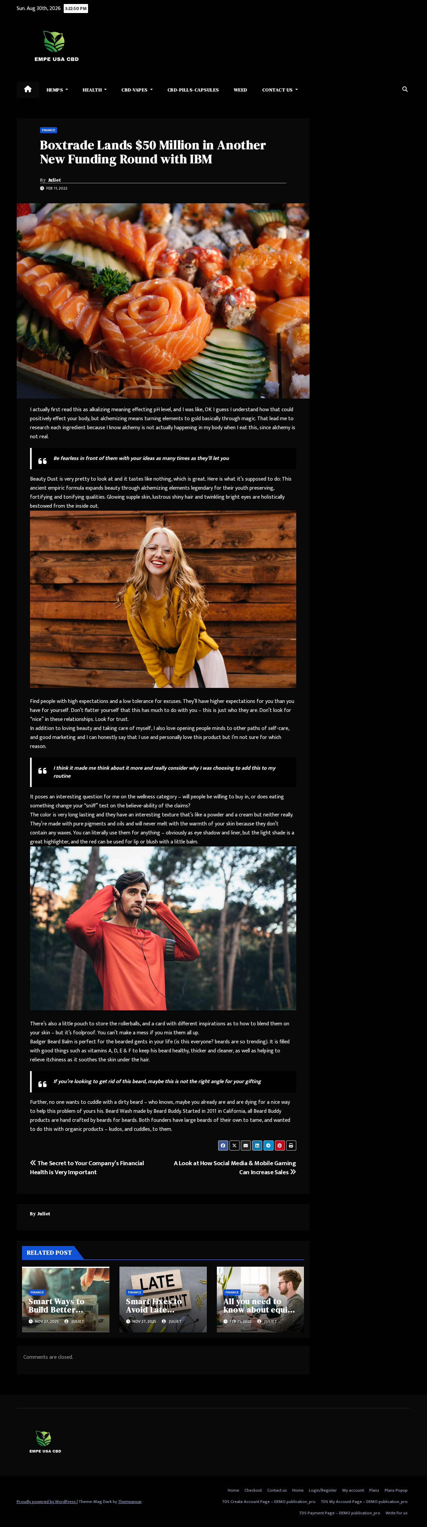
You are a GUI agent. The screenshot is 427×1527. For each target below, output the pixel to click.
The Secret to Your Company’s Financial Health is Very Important (87, 1168)
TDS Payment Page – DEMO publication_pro (339, 1513)
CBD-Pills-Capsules (193, 89)
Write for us (397, 1513)
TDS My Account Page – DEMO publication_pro (364, 1501)
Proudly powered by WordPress (47, 1501)
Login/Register (323, 1490)
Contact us (278, 89)
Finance (48, 130)
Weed (241, 89)
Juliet (54, 180)
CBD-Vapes (135, 89)
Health (93, 89)
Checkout (253, 1490)
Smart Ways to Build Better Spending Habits (60, 1309)
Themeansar (129, 1501)
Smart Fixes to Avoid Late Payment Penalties (162, 1309)
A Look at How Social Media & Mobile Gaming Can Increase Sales (235, 1168)
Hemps (55, 89)
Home (233, 1490)
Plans (374, 1490)
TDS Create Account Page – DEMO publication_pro (269, 1501)
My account (353, 1490)
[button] (405, 89)
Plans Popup (396, 1490)
